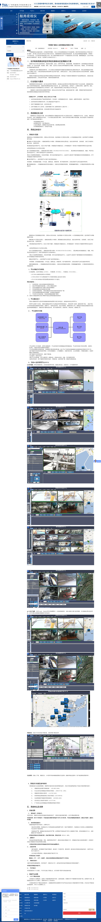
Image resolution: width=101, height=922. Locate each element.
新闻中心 (45, 894)
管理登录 (50, 920)
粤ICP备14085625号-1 (59, 919)
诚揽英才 (54, 900)
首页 (89, 40)
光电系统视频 (36, 902)
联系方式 (54, 897)
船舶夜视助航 (27, 900)
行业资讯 (45, 900)
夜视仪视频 (36, 900)
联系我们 (54, 894)
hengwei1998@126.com (15, 78)
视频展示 (36, 894)
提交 (79, 913)
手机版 (44, 920)
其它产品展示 (18, 894)
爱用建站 (50, 919)
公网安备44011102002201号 (71, 919)
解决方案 (27, 894)
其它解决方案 (27, 908)
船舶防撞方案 (27, 905)
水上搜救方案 (27, 902)
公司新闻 (45, 897)
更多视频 (35, 905)
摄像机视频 (36, 897)
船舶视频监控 (27, 897)
